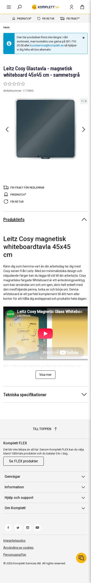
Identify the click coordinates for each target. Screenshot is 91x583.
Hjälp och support (19, 498)
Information (14, 487)
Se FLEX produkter (23, 461)
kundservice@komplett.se (47, 45)
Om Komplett (15, 508)
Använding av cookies (18, 547)
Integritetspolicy (14, 540)
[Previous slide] (7, 129)
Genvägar (12, 476)
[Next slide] (84, 129)
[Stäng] (83, 37)
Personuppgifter (14, 554)
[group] (45, 129)
